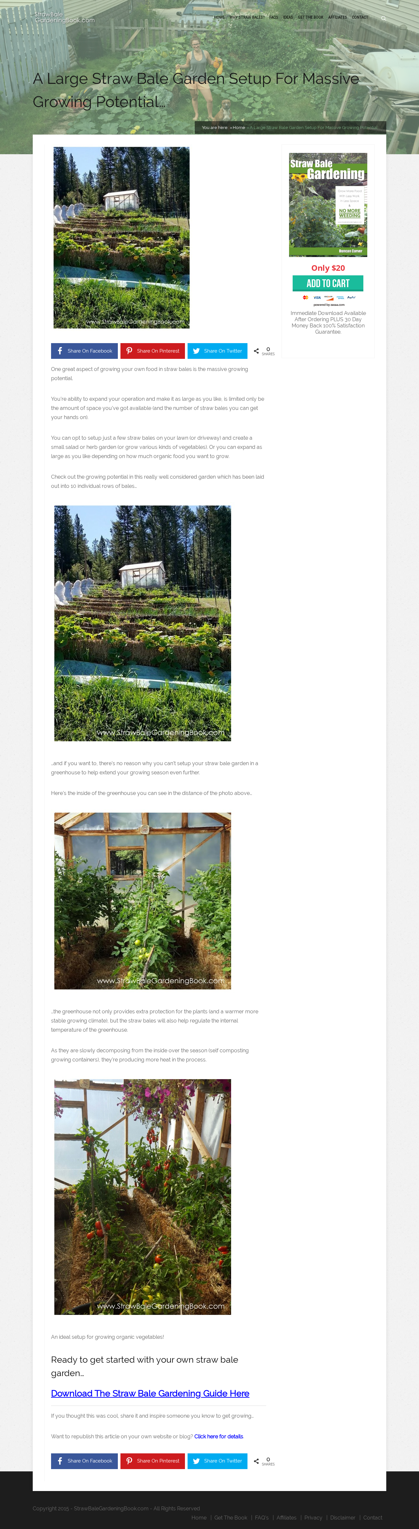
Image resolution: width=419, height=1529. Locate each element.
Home (219, 17)
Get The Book (310, 17)
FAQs (273, 17)
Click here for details (218, 1436)
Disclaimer (342, 1518)
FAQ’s (262, 1518)
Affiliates (337, 17)
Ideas (288, 17)
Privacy (313, 1518)
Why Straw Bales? (246, 17)
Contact (360, 17)
